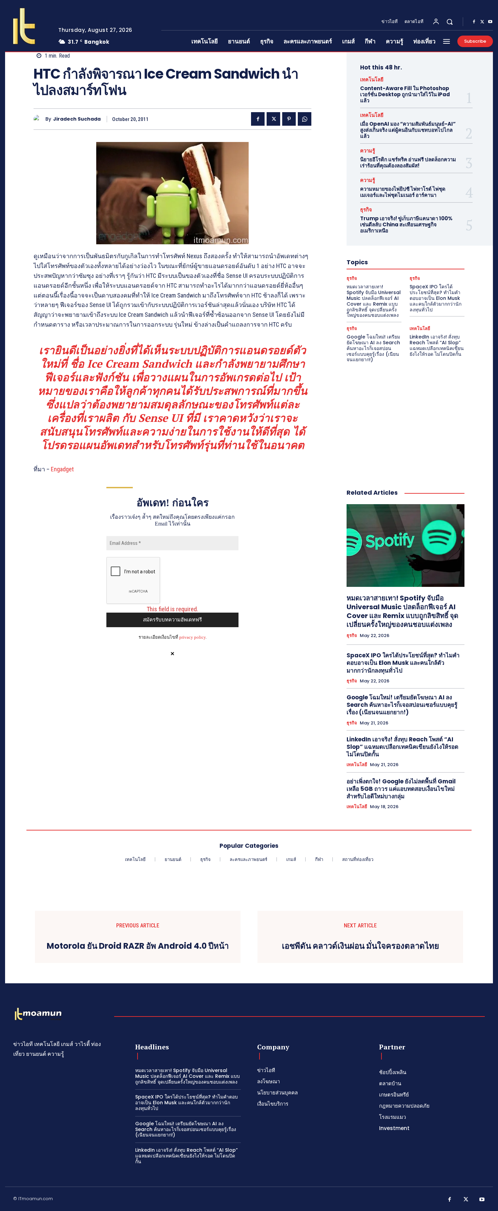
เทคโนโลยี (371, 79)
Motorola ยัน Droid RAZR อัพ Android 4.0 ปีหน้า (138, 946)
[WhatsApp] (304, 119)
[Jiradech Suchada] (39, 119)
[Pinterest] (289, 119)
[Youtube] (490, 22)
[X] (482, 22)
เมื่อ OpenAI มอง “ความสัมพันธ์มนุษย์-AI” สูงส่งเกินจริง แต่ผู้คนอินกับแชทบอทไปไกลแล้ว (408, 130)
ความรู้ (367, 150)
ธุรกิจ (366, 209)
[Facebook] (474, 22)
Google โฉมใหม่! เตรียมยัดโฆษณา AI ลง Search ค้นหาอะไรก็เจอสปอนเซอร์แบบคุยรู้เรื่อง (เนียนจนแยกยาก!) (373, 348)
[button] (449, 22)
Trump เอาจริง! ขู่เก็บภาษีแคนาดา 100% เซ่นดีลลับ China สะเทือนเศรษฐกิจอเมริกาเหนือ (406, 224)
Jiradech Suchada (77, 119)
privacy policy (192, 637)
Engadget (62, 469)
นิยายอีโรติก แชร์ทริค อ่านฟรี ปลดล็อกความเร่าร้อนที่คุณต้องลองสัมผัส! (408, 162)
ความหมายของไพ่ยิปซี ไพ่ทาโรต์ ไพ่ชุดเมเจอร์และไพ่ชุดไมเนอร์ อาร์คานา (402, 192)
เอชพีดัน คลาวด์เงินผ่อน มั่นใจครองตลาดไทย (360, 946)
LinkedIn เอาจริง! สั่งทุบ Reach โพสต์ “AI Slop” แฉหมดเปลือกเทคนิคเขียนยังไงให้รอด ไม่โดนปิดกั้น (437, 345)
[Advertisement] (405, 418)
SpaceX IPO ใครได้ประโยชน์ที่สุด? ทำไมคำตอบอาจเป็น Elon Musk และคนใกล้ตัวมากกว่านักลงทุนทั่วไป (435, 298)
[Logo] (26, 26)
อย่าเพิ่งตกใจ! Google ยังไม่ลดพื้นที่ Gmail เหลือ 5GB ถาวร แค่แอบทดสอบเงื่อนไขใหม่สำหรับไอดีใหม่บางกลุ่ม (401, 788)
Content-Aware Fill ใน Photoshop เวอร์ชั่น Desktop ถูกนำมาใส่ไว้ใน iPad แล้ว (405, 94)
